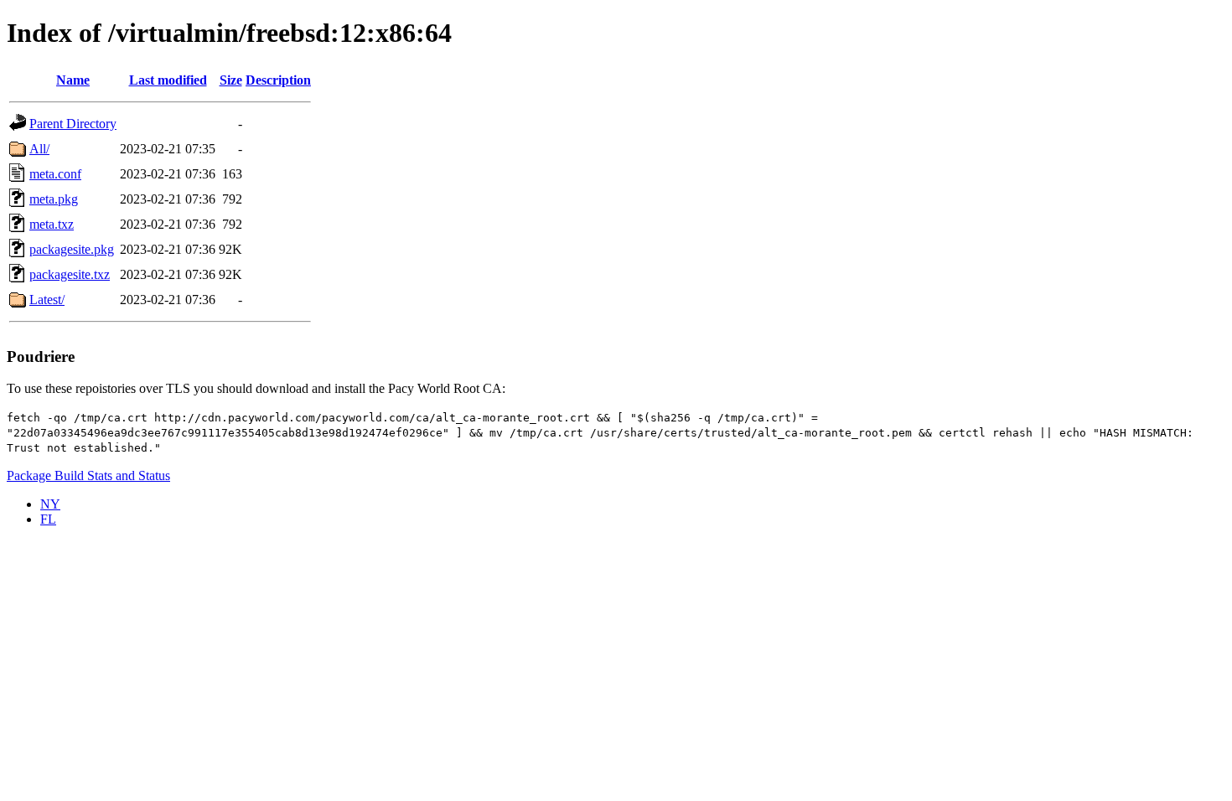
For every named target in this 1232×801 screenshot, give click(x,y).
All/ (39, 149)
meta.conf (55, 174)
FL (48, 519)
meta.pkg (53, 199)
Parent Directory (72, 123)
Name (73, 80)
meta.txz (51, 224)
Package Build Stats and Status (88, 475)
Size (231, 80)
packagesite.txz (69, 274)
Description (278, 80)
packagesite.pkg (71, 249)
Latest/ (47, 299)
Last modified (168, 80)
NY (50, 504)
